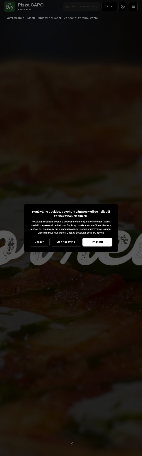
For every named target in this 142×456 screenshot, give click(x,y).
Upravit (39, 242)
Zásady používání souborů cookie (85, 233)
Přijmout (97, 242)
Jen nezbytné (66, 242)
